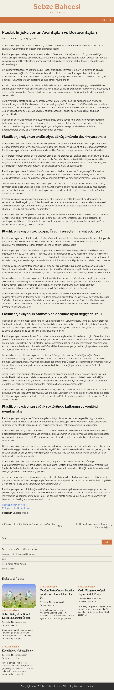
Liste (4, 559)
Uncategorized (20, 513)
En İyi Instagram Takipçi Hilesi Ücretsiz (19, 549)
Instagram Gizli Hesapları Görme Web (19, 554)
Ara (4, 537)
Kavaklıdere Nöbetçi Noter (17, 650)
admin (35, 38)
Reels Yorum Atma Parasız (14, 564)
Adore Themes (85, 686)
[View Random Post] (103, 19)
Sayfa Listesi (8, 569)
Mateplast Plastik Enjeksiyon (16, 508)
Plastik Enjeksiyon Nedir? (14, 505)
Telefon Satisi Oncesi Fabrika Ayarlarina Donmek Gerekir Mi (57, 594)
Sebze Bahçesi (57, 6)
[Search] (110, 20)
